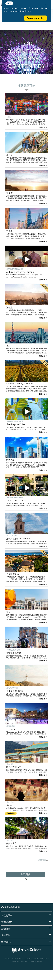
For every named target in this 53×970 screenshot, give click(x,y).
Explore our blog (35, 18)
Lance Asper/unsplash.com (43, 73)
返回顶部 (42, 860)
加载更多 (25, 874)
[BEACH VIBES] (26, 35)
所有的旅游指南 (12, 907)
